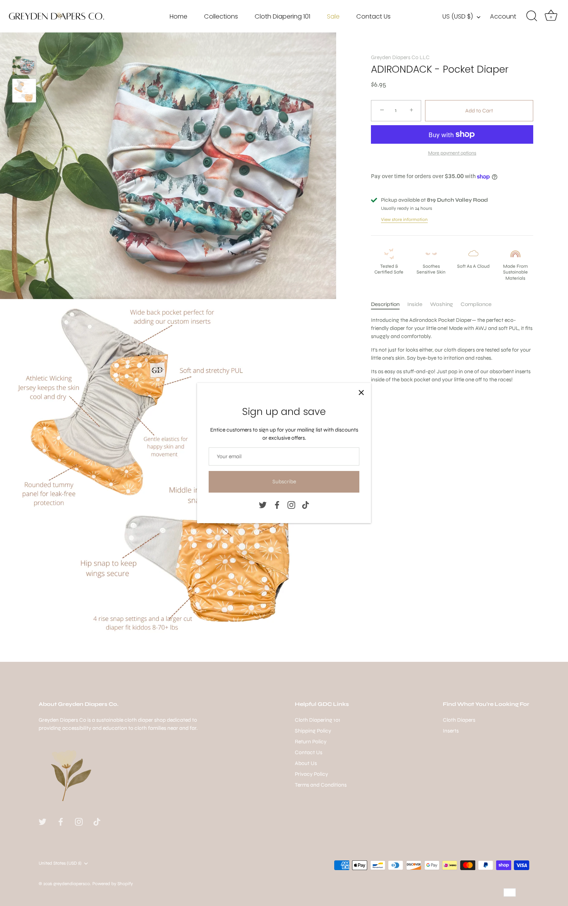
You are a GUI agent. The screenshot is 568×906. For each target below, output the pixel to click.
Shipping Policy (313, 731)
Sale (333, 16)
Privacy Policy (311, 774)
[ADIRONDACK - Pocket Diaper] (24, 65)
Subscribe (284, 481)
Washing (441, 304)
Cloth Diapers (459, 720)
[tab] (389, 304)
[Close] (361, 392)
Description (385, 304)
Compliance (476, 304)
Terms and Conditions (321, 785)
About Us (306, 763)
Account (503, 16)
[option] (24, 67)
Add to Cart (479, 110)
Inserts (451, 731)
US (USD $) (457, 16)
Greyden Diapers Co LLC (400, 57)
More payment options (452, 153)
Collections (221, 16)
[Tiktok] (306, 504)
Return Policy (311, 741)
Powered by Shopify (112, 883)
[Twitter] (263, 504)
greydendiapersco (71, 883)
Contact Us (373, 16)
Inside (414, 304)
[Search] (531, 16)
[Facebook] (277, 504)
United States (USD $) (60, 863)
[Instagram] (291, 504)
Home (178, 16)
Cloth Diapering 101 (282, 16)
